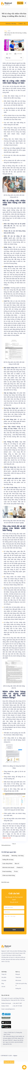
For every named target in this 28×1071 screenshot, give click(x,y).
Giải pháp (3, 980)
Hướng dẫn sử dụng (7, 859)
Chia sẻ (14, 843)
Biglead (5, 723)
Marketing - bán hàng (17, 855)
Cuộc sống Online (7, 863)
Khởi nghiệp (5, 855)
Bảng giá (18, 974)
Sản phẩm (3, 977)
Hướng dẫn (18, 988)
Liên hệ (3, 986)
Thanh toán (18, 977)
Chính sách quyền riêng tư (21, 984)
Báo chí (17, 863)
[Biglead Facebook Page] (5, 1020)
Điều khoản (18, 980)
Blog (5, 31)
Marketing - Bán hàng (11, 23)
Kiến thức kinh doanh (8, 867)
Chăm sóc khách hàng (8, 875)
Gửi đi (14, 929)
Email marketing (6, 871)
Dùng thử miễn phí (9, 1062)
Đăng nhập (20, 3)
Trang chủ (3, 974)
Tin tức (16, 871)
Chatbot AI (21, 23)
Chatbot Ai (20, 867)
